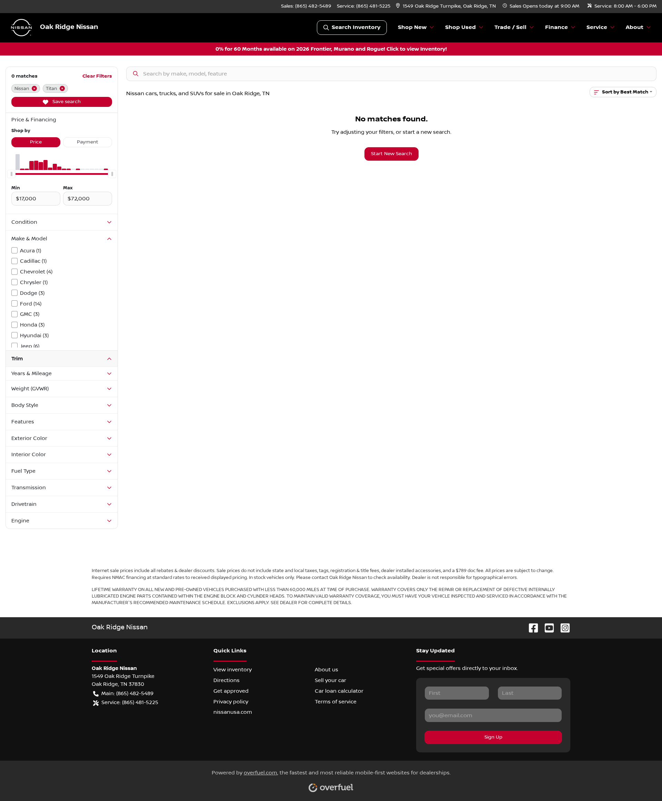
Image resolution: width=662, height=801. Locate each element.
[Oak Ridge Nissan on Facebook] (531, 628)
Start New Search (391, 154)
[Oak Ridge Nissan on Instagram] (562, 628)
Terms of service (336, 702)
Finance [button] (556, 27)
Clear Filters (97, 76)
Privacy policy (230, 702)
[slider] (11, 174)
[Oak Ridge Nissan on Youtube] (546, 628)
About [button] (634, 27)
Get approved (231, 691)
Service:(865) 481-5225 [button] (129, 702)
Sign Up (493, 737)
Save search (66, 101)
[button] (446, 6)
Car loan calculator (339, 691)
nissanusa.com (232, 712)
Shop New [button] (412, 27)
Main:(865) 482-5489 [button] (127, 693)
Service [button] (596, 27)
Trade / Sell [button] (510, 27)
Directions (226, 680)
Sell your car (330, 680)
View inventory (232, 670)
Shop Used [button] (460, 27)
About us (326, 670)
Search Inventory (356, 27)
